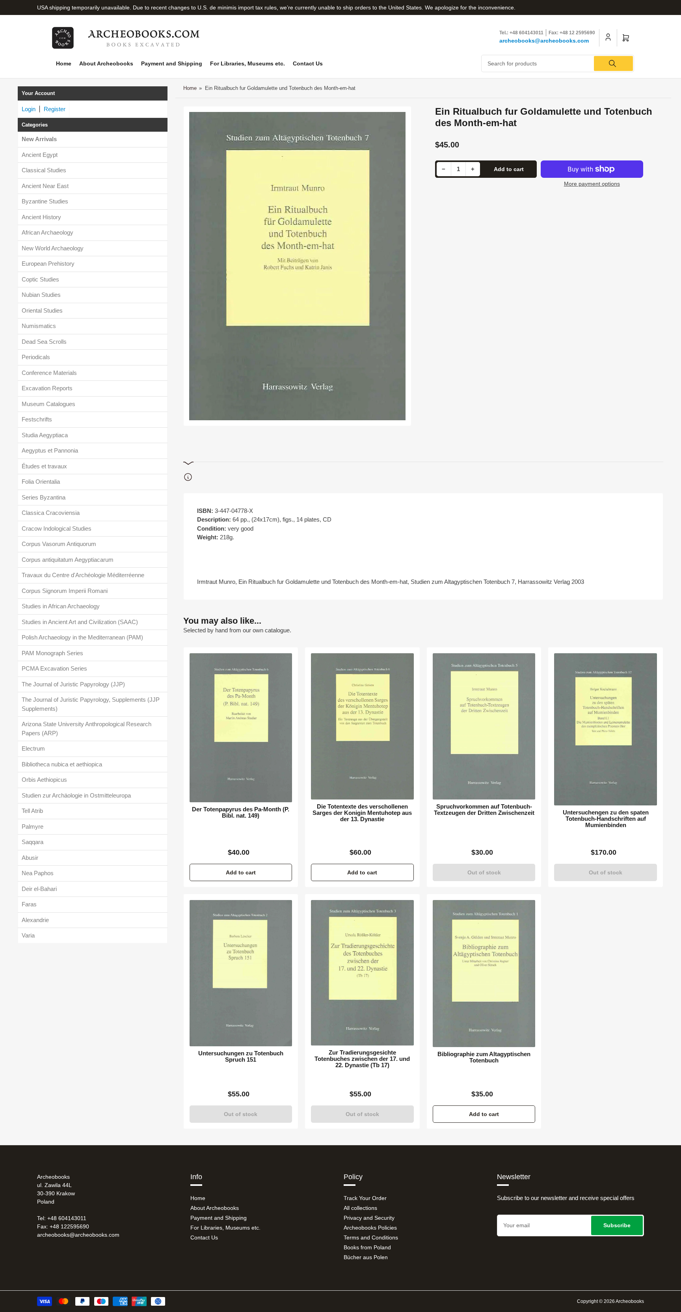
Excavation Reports (47, 388)
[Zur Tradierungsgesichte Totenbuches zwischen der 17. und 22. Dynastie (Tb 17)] (362, 973)
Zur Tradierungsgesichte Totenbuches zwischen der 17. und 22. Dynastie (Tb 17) (362, 1058)
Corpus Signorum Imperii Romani (65, 590)
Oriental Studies (42, 310)
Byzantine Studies (45, 201)
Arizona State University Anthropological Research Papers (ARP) (86, 728)
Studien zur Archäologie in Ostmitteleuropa (76, 795)
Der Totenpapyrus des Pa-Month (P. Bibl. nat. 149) (240, 812)
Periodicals (36, 357)
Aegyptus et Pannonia (50, 450)
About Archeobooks (106, 63)
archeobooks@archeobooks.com (544, 40)
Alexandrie (35, 920)
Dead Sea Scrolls (44, 341)
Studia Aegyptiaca (45, 435)
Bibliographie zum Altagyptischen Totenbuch (483, 1057)
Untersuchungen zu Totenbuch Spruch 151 (240, 1056)
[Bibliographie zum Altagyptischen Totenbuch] (484, 973)
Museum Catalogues (48, 404)
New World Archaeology (53, 248)
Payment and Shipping (171, 63)
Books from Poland (367, 1247)
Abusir (30, 857)
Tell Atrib (32, 810)
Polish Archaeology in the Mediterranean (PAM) (82, 637)
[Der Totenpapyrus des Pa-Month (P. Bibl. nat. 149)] (241, 727)
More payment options (592, 184)
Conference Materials (49, 372)
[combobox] (557, 63)
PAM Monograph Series (52, 653)
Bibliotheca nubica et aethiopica (62, 764)
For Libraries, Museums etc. (247, 63)
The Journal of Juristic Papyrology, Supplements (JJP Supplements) (91, 704)
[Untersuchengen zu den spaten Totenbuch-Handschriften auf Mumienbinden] (605, 729)
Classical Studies (44, 170)
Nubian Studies (41, 294)
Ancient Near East (45, 186)
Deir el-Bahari (39, 888)
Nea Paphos (38, 873)
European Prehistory (48, 263)
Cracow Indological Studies (56, 528)
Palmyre (32, 826)
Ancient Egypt (40, 154)
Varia (28, 935)
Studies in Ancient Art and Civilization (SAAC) (80, 622)
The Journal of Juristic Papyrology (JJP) (73, 684)
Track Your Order (365, 1198)
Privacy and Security (369, 1218)
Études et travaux (44, 466)
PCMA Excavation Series (54, 668)
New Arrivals (39, 139)
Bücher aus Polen (366, 1257)
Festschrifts (37, 419)
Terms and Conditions (371, 1237)
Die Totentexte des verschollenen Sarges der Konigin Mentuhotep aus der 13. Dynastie (362, 812)
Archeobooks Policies (370, 1227)
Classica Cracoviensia (51, 512)
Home (63, 63)
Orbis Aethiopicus (44, 779)
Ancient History (41, 217)
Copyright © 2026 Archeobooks (610, 1301)
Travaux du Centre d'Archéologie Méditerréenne (83, 575)
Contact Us (308, 63)
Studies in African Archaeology (61, 606)
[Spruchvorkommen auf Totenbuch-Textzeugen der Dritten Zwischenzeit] (484, 726)
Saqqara (32, 842)
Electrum (33, 748)
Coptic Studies (40, 279)
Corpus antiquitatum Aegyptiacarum (68, 559)
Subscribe (617, 1225)
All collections (360, 1208)
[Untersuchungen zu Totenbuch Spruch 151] (241, 973)
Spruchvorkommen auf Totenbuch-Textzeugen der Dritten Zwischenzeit (484, 809)
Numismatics (39, 325)
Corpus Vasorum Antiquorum (59, 543)
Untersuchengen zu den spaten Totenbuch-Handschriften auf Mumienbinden (606, 818)
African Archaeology (47, 232)
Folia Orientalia (41, 481)
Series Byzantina (43, 497)
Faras (29, 904)
